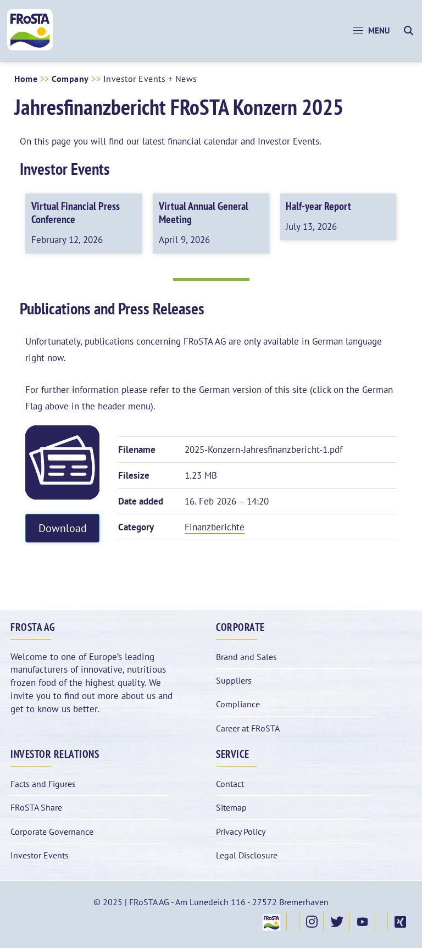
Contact (230, 783)
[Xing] (400, 922)
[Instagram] (311, 922)
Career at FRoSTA (248, 728)
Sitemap (231, 807)
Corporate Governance (51, 831)
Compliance (238, 703)
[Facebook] (293, 922)
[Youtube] (362, 922)
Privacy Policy (240, 831)
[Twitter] (336, 922)
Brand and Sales (246, 656)
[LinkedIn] (381, 922)
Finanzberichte (215, 527)
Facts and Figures (43, 783)
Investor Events (39, 855)
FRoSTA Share (36, 807)
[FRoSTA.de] (271, 922)
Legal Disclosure (246, 855)
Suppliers (234, 680)
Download (62, 527)
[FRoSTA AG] (30, 48)
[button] (371, 31)
